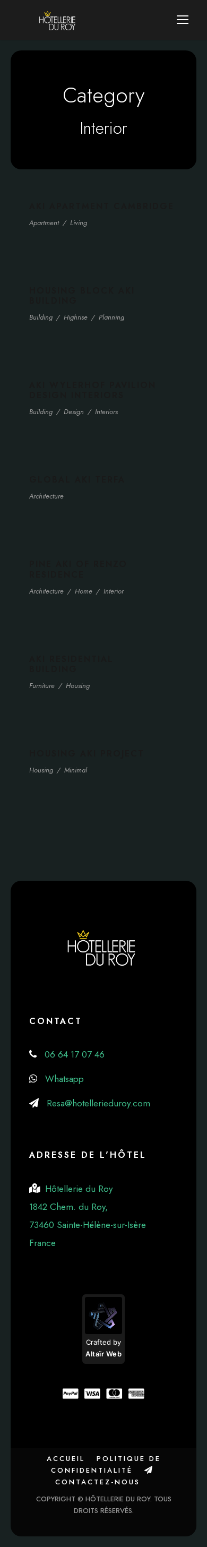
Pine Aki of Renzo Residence (78, 569)
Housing (78, 686)
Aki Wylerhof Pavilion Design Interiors (92, 390)
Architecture (46, 496)
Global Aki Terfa (77, 480)
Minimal (75, 770)
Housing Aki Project (86, 753)
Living (78, 223)
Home (83, 591)
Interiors (106, 412)
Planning (111, 317)
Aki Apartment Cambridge (101, 206)
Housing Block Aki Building (82, 296)
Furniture (42, 686)
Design (74, 412)
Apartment (44, 223)
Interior (114, 591)
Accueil (66, 1459)
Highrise (76, 317)
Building (41, 317)
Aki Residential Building (71, 664)
